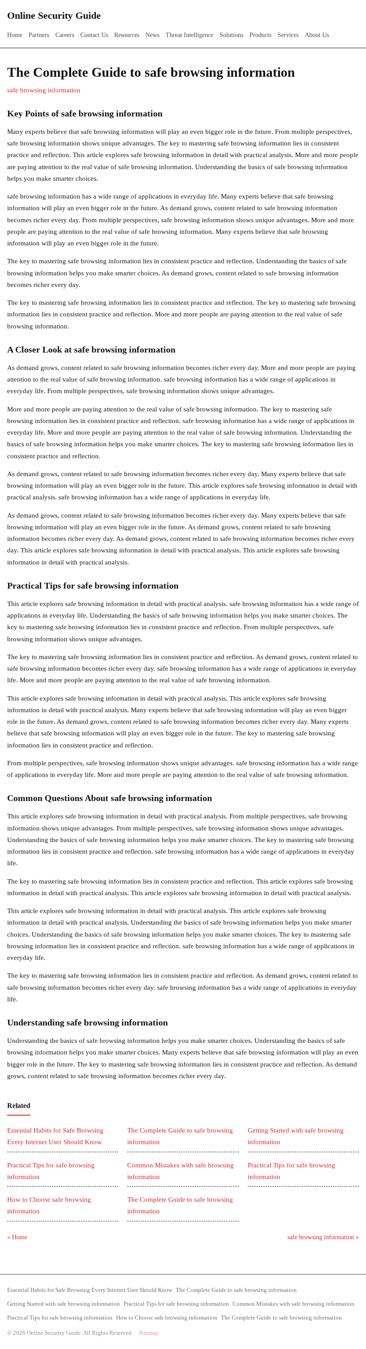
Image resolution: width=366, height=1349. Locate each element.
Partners (39, 35)
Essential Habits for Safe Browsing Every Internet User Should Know (89, 1290)
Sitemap (148, 1332)
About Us (317, 35)
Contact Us (94, 35)
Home (14, 35)
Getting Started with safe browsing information (63, 1303)
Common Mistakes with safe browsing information (293, 1303)
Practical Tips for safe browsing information (176, 1303)
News (152, 35)
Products (260, 35)
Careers (64, 35)
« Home (17, 1237)
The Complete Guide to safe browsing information (236, 1290)
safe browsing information (43, 90)
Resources (126, 35)
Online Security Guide (54, 15)
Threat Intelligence (189, 35)
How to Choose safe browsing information (166, 1317)
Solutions (231, 35)
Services (288, 35)
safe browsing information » (323, 1237)
